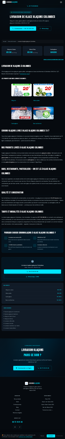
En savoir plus (59, 435)
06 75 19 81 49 (33, 271)
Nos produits (17, 399)
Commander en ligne (24, 368)
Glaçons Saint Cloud (10, 316)
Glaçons (13, 100)
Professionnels (17, 404)
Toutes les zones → (47, 410)
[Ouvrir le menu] (61, 2)
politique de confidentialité (25, 436)
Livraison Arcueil (9, 323)
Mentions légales (17, 412)
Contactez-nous (24, 74)
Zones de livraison (12, 41)
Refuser (42, 436)
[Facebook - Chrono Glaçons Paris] (19, 427)
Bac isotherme (37, 123)
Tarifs (17, 401)
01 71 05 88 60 (33, 6)
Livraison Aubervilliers (10, 328)
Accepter (50, 436)
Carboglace (14, 123)
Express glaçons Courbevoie (12, 311)
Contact (17, 410)
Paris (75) (47, 399)
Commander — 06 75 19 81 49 (24, 28)
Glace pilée (36, 100)
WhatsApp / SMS (33, 277)
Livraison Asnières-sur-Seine (12, 325)
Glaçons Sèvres (9, 318)
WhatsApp (45, 28)
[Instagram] (15, 427)
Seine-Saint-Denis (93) (47, 404)
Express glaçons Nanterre (11, 314)
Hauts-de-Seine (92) (47, 401)
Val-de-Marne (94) (48, 407)
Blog (17, 407)
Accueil (4, 41)
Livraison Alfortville (9, 321)
